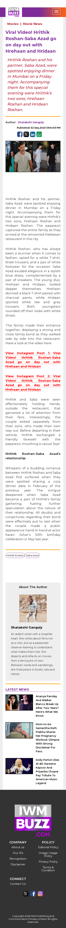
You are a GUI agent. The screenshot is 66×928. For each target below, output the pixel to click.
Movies (13, 24)
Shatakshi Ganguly (31, 122)
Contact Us (18, 884)
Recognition (18, 858)
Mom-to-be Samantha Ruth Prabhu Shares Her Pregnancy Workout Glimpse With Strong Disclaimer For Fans (47, 738)
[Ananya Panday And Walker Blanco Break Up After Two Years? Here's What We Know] (19, 702)
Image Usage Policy (48, 854)
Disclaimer (18, 864)
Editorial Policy (48, 847)
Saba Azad (32, 555)
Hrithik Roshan (15, 555)
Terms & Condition (48, 869)
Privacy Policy (48, 861)
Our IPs (18, 853)
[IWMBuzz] (14, 12)
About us (18, 847)
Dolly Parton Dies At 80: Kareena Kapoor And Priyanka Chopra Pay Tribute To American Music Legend (47, 771)
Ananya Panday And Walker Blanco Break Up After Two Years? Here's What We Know (47, 706)
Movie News (32, 24)
